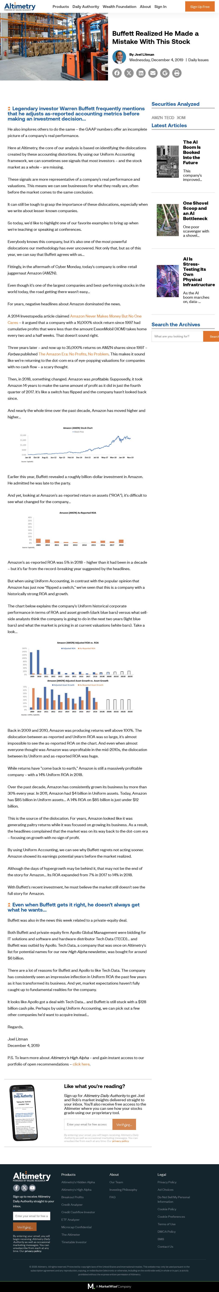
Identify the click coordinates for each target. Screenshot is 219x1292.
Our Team (116, 1182)
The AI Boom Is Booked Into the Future (192, 152)
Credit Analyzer (72, 1204)
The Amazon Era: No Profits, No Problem (73, 353)
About (145, 6)
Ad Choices (165, 1189)
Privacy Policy (167, 1182)
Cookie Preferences (171, 1216)
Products (61, 6)
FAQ (112, 1197)
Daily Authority (86, 6)
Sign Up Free (200, 6)
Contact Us (165, 1246)
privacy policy (120, 1141)
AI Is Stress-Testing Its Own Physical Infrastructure (196, 271)
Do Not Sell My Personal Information (174, 1199)
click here (81, 1063)
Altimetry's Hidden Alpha (78, 1182)
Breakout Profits (72, 1197)
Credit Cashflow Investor (78, 1212)
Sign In (160, 6)
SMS (161, 1239)
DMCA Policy (167, 1231)
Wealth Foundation (119, 6)
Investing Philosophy (123, 1189)
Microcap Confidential (76, 1227)
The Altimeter (70, 1234)
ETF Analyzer (70, 1219)
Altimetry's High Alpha (76, 1189)
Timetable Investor (74, 1242)
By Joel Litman (141, 54)
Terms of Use (167, 1224)
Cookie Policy (167, 1209)
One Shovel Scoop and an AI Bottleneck (195, 210)
